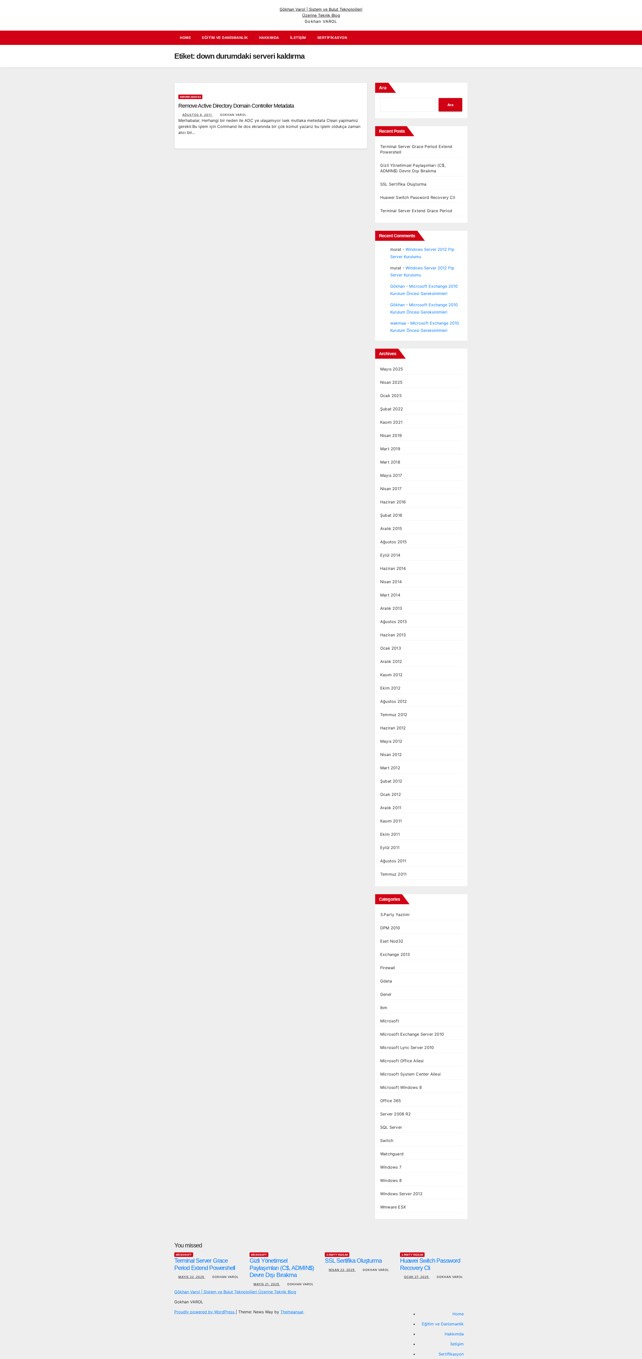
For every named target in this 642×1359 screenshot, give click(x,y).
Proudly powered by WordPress (205, 1311)
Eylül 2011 (389, 847)
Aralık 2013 (391, 608)
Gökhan (397, 286)
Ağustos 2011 (393, 860)
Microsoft (389, 1020)
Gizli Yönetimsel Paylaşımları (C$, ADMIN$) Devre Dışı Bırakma (282, 1267)
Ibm (383, 1007)
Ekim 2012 (390, 688)
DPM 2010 (390, 927)
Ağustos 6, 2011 (197, 115)
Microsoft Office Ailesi (402, 1060)
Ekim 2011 (390, 834)
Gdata (386, 981)
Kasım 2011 (391, 820)
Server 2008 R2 (190, 96)
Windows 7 (391, 1167)
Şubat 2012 (391, 781)
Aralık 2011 (390, 807)
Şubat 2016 (391, 515)
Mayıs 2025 (391, 368)
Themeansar (291, 1311)
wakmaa (398, 323)
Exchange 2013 (395, 954)
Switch (386, 1140)
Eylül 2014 (390, 555)
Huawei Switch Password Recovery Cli (417, 197)
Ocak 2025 (391, 395)
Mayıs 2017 (391, 475)
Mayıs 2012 (391, 741)
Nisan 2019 (391, 435)
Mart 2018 (390, 462)
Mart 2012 (390, 767)
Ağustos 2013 (393, 621)
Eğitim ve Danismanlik (225, 38)
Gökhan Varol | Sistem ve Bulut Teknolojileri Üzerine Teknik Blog (235, 1291)
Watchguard (392, 1153)
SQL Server (391, 1127)
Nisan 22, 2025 (342, 1270)
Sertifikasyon (332, 38)
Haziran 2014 (393, 568)
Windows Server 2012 (401, 1193)
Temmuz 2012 (393, 714)
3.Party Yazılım (395, 914)
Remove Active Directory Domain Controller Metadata (236, 106)
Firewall (387, 967)
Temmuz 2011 (393, 874)
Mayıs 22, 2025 (191, 1277)
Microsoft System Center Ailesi (410, 1074)
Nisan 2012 (391, 754)
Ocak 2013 (390, 648)
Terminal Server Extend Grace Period (416, 210)
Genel (385, 994)
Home (185, 38)
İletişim (298, 38)
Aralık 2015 (391, 528)
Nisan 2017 (391, 488)
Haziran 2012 (393, 727)
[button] (466, 37)
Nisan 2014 (391, 581)
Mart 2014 (390, 594)
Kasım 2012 (391, 674)
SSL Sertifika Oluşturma (403, 184)
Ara (382, 87)
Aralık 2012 (391, 661)
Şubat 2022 (391, 408)
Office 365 (390, 1100)
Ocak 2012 (390, 794)
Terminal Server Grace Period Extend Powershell (204, 1264)
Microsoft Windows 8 (401, 1087)
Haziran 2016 (393, 501)
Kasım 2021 (391, 422)
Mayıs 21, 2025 (267, 1284)
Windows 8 (391, 1180)
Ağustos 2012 (393, 701)
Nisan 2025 (391, 382)
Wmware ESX (393, 1207)
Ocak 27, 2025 (417, 1277)
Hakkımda (269, 38)
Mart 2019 (390, 448)
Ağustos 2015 (393, 541)
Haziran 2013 (393, 634)
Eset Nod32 (391, 941)
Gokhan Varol (233, 115)
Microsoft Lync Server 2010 (407, 1047)
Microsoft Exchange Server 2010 (412, 1034)
